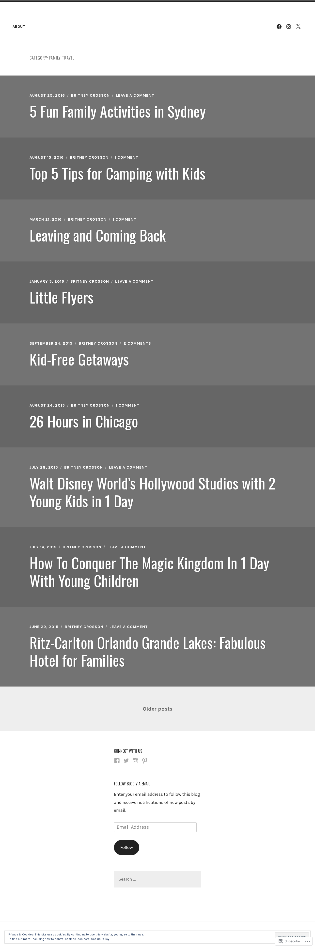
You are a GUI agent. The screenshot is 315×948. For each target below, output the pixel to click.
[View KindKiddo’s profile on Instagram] (135, 761)
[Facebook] (279, 26)
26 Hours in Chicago (84, 421)
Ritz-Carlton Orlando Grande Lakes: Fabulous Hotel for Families (148, 651)
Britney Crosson (90, 95)
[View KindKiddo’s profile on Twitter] (126, 761)
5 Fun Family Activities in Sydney (118, 111)
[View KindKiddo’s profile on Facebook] (117, 761)
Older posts (158, 709)
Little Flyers (62, 297)
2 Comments (137, 343)
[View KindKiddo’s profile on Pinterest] (145, 761)
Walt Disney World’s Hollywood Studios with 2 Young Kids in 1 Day (152, 491)
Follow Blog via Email (132, 784)
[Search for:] (157, 879)
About (19, 26)
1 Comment (126, 157)
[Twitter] (298, 26)
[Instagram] (288, 26)
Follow (126, 847)
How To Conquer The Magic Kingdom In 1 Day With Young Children (149, 571)
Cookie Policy (100, 939)
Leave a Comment (135, 95)
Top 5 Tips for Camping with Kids (117, 173)
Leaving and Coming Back (98, 235)
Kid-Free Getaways (79, 359)
